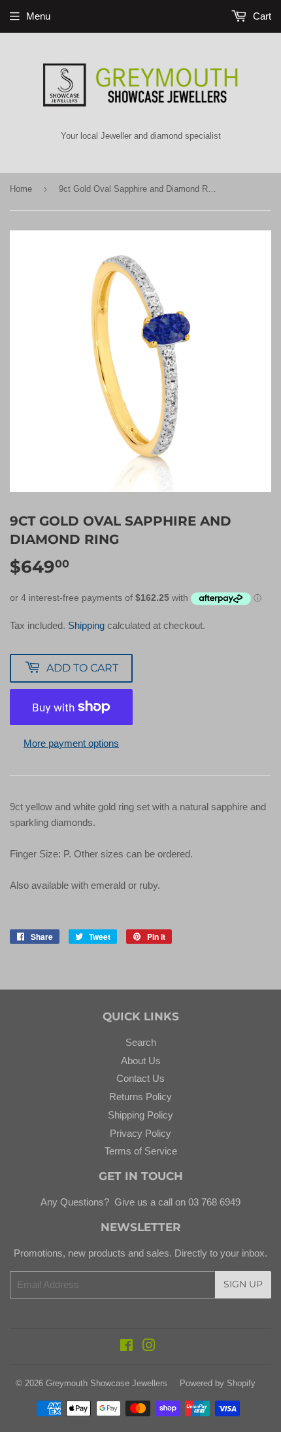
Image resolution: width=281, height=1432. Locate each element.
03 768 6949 (213, 1202)
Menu (38, 16)
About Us (141, 1060)
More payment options (71, 743)
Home (21, 189)
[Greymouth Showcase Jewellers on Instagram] (149, 1346)
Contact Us (140, 1078)
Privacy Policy (140, 1133)
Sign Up (243, 1284)
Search (140, 1042)
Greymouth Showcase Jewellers (106, 1383)
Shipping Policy (140, 1114)
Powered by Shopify (218, 1383)
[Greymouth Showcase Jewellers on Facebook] (126, 1346)
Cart (260, 16)
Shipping (86, 625)
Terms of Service (141, 1150)
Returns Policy (140, 1096)
